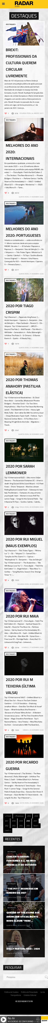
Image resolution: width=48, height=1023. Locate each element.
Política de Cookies (11, 992)
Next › (36, 825)
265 (28, 825)
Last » (8, 830)
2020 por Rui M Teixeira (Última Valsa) (20, 686)
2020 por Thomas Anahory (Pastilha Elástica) (23, 386)
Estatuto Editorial (30, 995)
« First (8, 815)
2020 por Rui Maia (22, 616)
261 (35, 820)
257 (6, 820)
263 (13, 825)
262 (6, 825)
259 (21, 820)
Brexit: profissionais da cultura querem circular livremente (21, 63)
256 (36, 815)
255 (29, 815)
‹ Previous (19, 815)
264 (21, 825)
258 (13, 820)
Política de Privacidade (29, 992)
